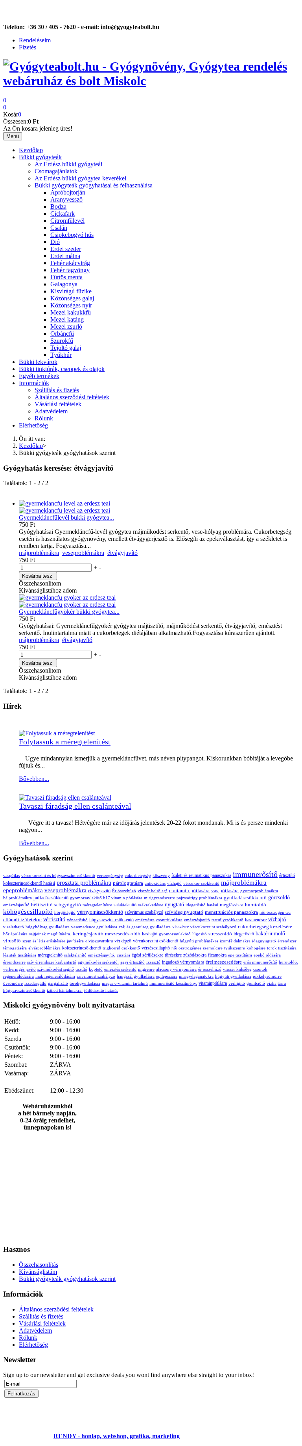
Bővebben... (34, 778)
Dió (55, 241)
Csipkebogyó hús (72, 234)
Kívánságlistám (38, 1271)
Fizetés (27, 47)
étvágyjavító (122, 552)
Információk (34, 383)
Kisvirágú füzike (71, 291)
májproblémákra (39, 552)
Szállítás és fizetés (57, 390)
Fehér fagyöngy (70, 270)
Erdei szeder (65, 249)
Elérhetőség (33, 425)
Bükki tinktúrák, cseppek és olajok (62, 369)
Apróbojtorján (67, 192)
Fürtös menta (66, 277)
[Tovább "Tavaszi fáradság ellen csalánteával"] (65, 797)
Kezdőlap (31, 150)
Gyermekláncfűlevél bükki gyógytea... (66, 517)
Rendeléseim (35, 40)
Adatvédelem (51, 411)
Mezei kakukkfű (70, 312)
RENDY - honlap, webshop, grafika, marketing (116, 1436)
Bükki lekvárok (38, 361)
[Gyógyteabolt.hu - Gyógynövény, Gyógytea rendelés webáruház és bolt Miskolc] (151, 81)
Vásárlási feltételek (58, 404)
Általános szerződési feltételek (72, 397)
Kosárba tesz (37, 576)
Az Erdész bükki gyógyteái (68, 164)
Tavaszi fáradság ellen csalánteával (75, 806)
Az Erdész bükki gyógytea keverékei (80, 178)
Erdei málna (65, 256)
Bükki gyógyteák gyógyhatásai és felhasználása (94, 185)
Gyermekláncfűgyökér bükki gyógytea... (69, 611)
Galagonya (63, 284)
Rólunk (44, 418)
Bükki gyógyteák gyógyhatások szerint (67, 1278)
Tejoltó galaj (65, 347)
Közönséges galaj (72, 298)
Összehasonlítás (38, 1264)
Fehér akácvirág (70, 263)
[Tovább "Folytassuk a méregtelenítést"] (57, 733)
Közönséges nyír (71, 305)
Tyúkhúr (61, 354)
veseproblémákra (83, 552)
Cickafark (62, 213)
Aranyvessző (66, 199)
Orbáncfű (62, 333)
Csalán (58, 227)
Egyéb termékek (39, 376)
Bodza (58, 206)
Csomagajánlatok (56, 171)
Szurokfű (61, 340)
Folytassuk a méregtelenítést (64, 741)
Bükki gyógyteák (40, 157)
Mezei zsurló (66, 326)
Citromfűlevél (67, 220)
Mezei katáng (67, 319)
